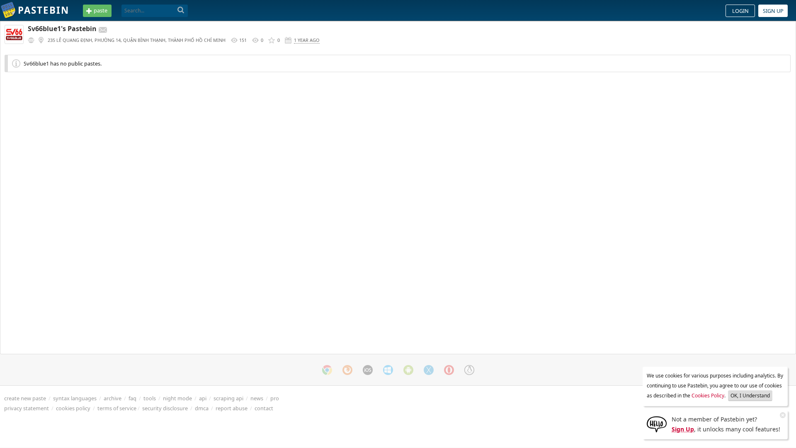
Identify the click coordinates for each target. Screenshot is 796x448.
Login (740, 11)
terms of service (116, 408)
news (256, 398)
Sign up (773, 11)
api (202, 398)
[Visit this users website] (31, 40)
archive (112, 398)
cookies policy (73, 408)
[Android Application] (408, 370)
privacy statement (26, 408)
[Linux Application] (469, 370)
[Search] (181, 10)
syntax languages (75, 398)
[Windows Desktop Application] (388, 370)
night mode (177, 398)
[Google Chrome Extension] (327, 370)
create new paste (25, 398)
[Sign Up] (657, 423)
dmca (202, 408)
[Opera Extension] (449, 370)
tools (149, 398)
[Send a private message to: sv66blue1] (103, 30)
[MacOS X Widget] (429, 370)
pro (274, 398)
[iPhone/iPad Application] (368, 370)
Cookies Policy (708, 395)
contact (264, 408)
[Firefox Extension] (347, 370)
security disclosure (165, 408)
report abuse (232, 408)
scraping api (228, 398)
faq (132, 398)
